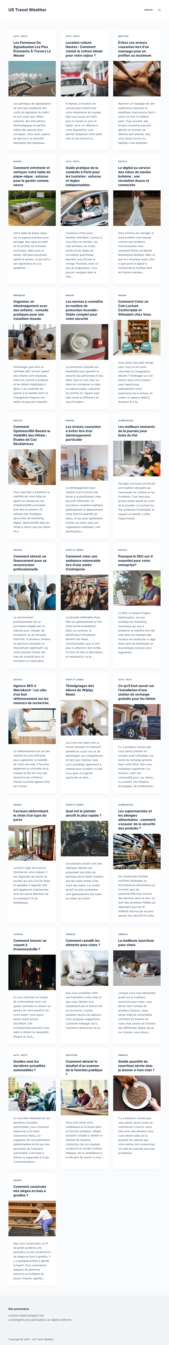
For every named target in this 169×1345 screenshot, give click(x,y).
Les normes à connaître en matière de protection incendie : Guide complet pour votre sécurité (84, 310)
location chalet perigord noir (26, 1315)
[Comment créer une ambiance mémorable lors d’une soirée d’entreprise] (84, 592)
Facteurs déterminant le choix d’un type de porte (30, 815)
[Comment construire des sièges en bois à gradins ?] (32, 1218)
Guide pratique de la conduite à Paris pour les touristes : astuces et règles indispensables (83, 176)
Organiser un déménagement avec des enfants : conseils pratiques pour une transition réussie (30, 310)
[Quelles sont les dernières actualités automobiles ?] (32, 1093)
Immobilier (19, 295)
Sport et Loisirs (75, 550)
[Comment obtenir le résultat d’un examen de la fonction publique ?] (84, 1097)
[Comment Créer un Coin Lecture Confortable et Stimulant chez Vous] (137, 337)
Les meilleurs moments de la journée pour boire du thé (136, 431)
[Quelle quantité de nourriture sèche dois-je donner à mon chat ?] (137, 1093)
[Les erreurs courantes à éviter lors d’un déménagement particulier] (84, 463)
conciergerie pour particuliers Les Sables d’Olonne (39, 1319)
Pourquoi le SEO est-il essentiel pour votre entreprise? (135, 560)
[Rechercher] (159, 10)
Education (71, 1055)
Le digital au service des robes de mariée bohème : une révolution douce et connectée (134, 176)
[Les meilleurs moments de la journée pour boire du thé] (137, 458)
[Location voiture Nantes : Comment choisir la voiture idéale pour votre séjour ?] (84, 78)
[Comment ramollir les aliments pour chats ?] (84, 968)
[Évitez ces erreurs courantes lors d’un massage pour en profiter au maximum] (137, 78)
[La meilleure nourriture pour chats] (137, 968)
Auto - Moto (20, 36)
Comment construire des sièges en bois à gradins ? (29, 1191)
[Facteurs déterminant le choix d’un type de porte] (32, 843)
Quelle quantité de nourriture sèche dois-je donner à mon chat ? (136, 1065)
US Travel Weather (27, 9)
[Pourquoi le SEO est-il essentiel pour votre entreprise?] (137, 588)
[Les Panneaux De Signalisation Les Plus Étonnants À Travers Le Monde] (32, 78)
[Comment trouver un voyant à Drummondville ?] (32, 972)
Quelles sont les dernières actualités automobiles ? (29, 1065)
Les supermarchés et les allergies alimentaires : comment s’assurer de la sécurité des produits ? (137, 819)
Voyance (18, 934)
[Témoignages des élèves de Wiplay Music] (84, 717)
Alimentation (125, 420)
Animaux (70, 934)
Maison (149, 10)
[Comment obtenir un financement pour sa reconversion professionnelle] (32, 592)
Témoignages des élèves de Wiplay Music (80, 690)
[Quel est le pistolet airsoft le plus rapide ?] (84, 838)
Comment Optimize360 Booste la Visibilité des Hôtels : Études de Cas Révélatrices (31, 435)
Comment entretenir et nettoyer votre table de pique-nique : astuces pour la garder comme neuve (32, 176)
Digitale (122, 161)
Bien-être (123, 36)
